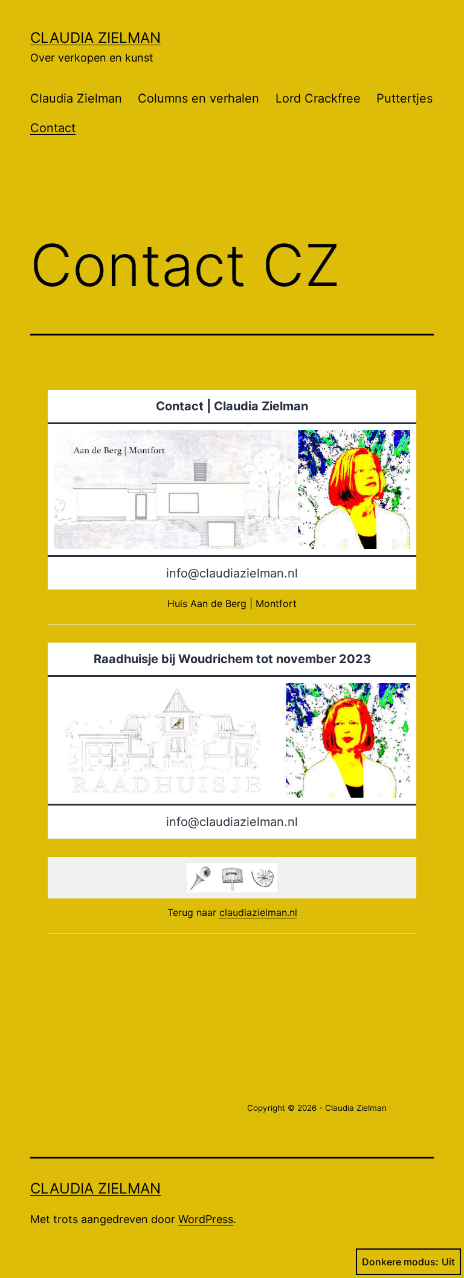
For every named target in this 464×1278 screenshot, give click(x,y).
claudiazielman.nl (258, 912)
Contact (53, 128)
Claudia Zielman (95, 37)
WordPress (205, 1219)
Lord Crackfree (318, 98)
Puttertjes (404, 98)
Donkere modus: (400, 1262)
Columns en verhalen (198, 98)
